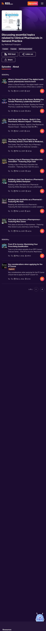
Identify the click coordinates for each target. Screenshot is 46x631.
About (16, 66)
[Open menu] (42, 3)
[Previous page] (36, 289)
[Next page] (42, 289)
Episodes (6, 66)
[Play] (42, 91)
